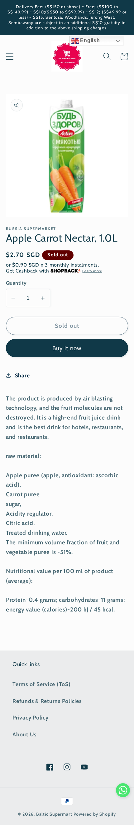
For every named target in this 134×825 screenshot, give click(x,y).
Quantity (16, 283)
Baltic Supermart (54, 814)
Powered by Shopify (95, 814)
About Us (24, 734)
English (89, 40)
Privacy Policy (30, 717)
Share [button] (22, 375)
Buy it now (67, 348)
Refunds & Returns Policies (47, 701)
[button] (9, 56)
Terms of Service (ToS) (41, 684)
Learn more (92, 271)
